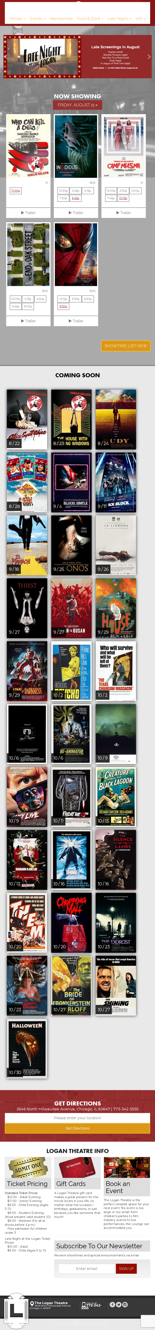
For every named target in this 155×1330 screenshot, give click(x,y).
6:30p (88, 299)
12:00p (111, 191)
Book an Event (118, 1187)
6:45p (15, 306)
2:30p (123, 191)
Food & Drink (89, 18)
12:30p (63, 191)
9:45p (75, 198)
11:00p (15, 191)
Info (140, 18)
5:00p (135, 191)
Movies (16, 18)
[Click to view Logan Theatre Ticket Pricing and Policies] (28, 1167)
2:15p (28, 299)
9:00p (28, 306)
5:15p (88, 191)
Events (36, 18)
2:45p (75, 191)
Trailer (30, 213)
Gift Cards (71, 1183)
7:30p (63, 198)
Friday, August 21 (76, 105)
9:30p (63, 306)
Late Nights (118, 18)
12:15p (63, 299)
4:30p (40, 299)
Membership (61, 18)
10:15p (123, 198)
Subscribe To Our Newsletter (99, 1246)
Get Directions (78, 1128)
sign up (126, 1268)
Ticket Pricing (27, 1183)
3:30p (76, 299)
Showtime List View (126, 345)
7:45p (111, 198)
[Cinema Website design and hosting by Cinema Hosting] (77, 1322)
